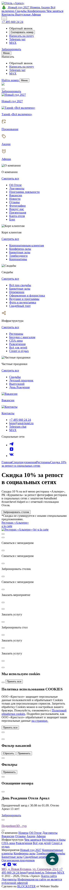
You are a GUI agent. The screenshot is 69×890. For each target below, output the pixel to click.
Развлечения (17, 344)
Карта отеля (17, 216)
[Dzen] (11, 450)
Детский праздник (21, 380)
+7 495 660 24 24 (20, 419)
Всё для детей (18, 347)
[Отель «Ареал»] (13, 3)
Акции (30, 836)
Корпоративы (18, 259)
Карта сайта (49, 876)
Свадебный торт (20, 305)
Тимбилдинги (18, 255)
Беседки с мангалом (22, 337)
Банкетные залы (19, 252)
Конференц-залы (20, 248)
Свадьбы (15, 377)
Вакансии (15, 195)
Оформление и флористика (27, 295)
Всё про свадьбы (20, 285)
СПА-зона (16, 340)
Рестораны (16, 333)
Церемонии (16, 292)
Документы (16, 188)
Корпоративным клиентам (26, 245)
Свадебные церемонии (38, 856)
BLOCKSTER (26, 886)
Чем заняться (32, 839)
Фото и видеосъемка (22, 302)
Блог (12, 219)
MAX (12, 430)
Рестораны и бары (54, 839)
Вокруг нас (16, 209)
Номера (23, 832)
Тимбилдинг (44, 853)
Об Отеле (15, 185)
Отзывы (14, 202)
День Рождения (19, 387)
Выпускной (17, 383)
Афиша (41, 836)
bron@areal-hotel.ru (21, 423)
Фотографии (17, 205)
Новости (15, 198)
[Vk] (11, 455)
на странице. (39, 720)
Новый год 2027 (30, 850)
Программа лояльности (24, 191)
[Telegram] (11, 445)
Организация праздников (18, 860)
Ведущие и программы (24, 299)
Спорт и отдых (19, 351)
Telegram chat (17, 426)
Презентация (17, 212)
